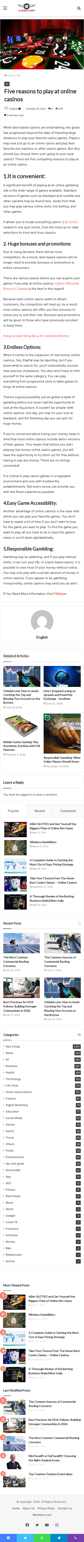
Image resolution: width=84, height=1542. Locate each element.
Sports (10, 1131)
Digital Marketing (17, 1105)
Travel (10, 1137)
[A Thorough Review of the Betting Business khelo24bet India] (15, 902)
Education (12, 1111)
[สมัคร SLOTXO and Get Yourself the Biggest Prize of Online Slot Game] (15, 829)
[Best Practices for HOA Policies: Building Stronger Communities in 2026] (21, 988)
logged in (26, 794)
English (14, 108)
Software (12, 1235)
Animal (10, 1261)
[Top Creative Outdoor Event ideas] (14, 1479)
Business (11, 1066)
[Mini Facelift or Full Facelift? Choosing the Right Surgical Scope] (14, 1461)
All (18, 75)
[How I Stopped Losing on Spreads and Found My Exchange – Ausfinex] (62, 676)
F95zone (60, 594)
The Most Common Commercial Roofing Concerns (16, 962)
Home (11, 75)
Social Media (14, 1118)
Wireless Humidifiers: (43, 842)
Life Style (12, 1085)
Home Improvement (19, 1092)
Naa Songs (13, 1046)
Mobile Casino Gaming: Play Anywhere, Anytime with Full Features (21, 745)
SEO (8, 1183)
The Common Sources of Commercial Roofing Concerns (60, 962)
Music (9, 1202)
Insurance (12, 1228)
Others (10, 1144)
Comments (68, 811)
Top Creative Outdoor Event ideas (51, 1474)
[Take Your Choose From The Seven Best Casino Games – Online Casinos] (15, 883)
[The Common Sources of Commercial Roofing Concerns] (62, 943)
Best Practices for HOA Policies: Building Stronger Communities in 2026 (20, 1006)
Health (10, 1072)
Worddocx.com (42, 1514)
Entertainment (15, 1157)
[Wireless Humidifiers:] (15, 847)
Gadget (10, 1215)
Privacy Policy (46, 1508)
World (9, 1209)
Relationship (14, 1254)
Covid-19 (12, 1222)
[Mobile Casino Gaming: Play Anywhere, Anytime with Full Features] (21, 726)
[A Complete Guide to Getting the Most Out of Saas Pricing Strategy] (15, 865)
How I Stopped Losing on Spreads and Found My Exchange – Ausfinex (60, 694)
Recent (40, 811)
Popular (13, 811)
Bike (8, 1248)
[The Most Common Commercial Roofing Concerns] (21, 943)
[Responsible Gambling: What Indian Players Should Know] (62, 734)
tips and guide (15, 1163)
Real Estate (13, 1196)
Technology (13, 1079)
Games (10, 1124)
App (8, 1176)
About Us (29, 1508)
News (9, 1053)
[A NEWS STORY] (26, 8)
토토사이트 (69, 222)
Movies (10, 1241)
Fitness (10, 1189)
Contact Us (64, 1508)
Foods (9, 1150)
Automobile (13, 1170)
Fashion (11, 1098)
